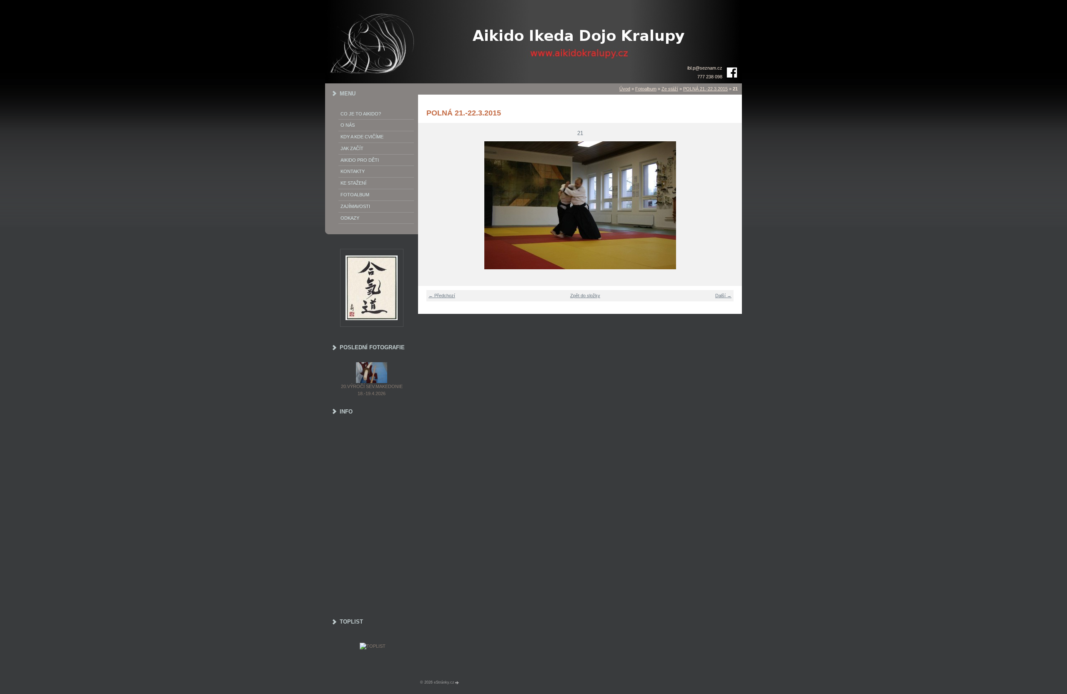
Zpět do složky (585, 295)
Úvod (624, 88)
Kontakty (353, 171)
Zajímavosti (355, 206)
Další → (723, 295)
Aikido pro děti (360, 160)
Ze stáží (669, 88)
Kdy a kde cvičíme (362, 136)
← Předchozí (441, 295)
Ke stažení (353, 182)
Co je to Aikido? (361, 113)
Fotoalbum (645, 88)
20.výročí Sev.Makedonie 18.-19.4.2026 (372, 390)
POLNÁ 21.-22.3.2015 (705, 88)
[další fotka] (730, 205)
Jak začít (352, 148)
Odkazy (350, 217)
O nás (348, 125)
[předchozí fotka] (429, 205)
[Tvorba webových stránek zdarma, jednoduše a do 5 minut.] (457, 682)
